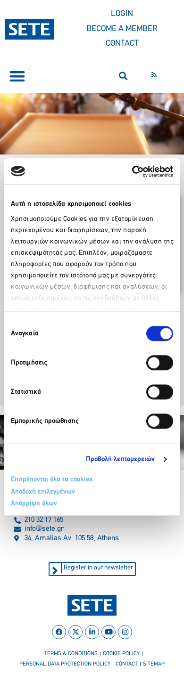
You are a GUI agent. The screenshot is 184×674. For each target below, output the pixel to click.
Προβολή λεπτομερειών (120, 459)
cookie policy (121, 654)
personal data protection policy (64, 664)
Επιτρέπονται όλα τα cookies (51, 479)
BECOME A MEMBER (122, 29)
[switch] (159, 362)
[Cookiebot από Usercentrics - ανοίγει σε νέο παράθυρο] (132, 171)
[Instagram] (125, 632)
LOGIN (122, 14)
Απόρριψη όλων (34, 503)
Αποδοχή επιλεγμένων (43, 491)
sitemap (154, 664)
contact (127, 664)
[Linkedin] (92, 632)
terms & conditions (71, 654)
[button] (17, 76)
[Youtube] (108, 632)
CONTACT (122, 44)
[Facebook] (59, 632)
